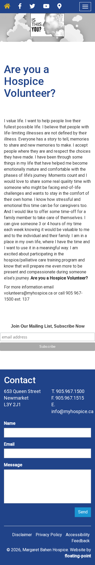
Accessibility (78, 534)
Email (9, 444)
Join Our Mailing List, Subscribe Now (47, 326)
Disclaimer (22, 534)
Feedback (81, 540)
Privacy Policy (49, 534)
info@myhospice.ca (72, 411)
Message (13, 464)
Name (9, 423)
